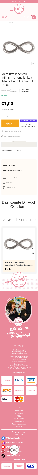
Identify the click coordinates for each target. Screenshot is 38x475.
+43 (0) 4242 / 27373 (21, 356)
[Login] (25, 17)
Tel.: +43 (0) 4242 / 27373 (19, 1)
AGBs (19, 416)
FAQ (19, 408)
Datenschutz (19, 413)
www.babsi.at (22, 361)
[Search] (6, 17)
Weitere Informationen (13, 171)
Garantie (9, 182)
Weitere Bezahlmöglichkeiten (28, 125)
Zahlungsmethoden (19, 424)
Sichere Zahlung (11, 187)
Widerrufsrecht (19, 419)
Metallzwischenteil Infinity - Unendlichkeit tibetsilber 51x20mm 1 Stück (18, 264)
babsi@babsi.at (21, 359)
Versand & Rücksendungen (15, 178)
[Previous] (2, 69)
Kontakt (19, 427)
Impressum (19, 411)
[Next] (36, 69)
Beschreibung (9, 165)
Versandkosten (19, 421)
